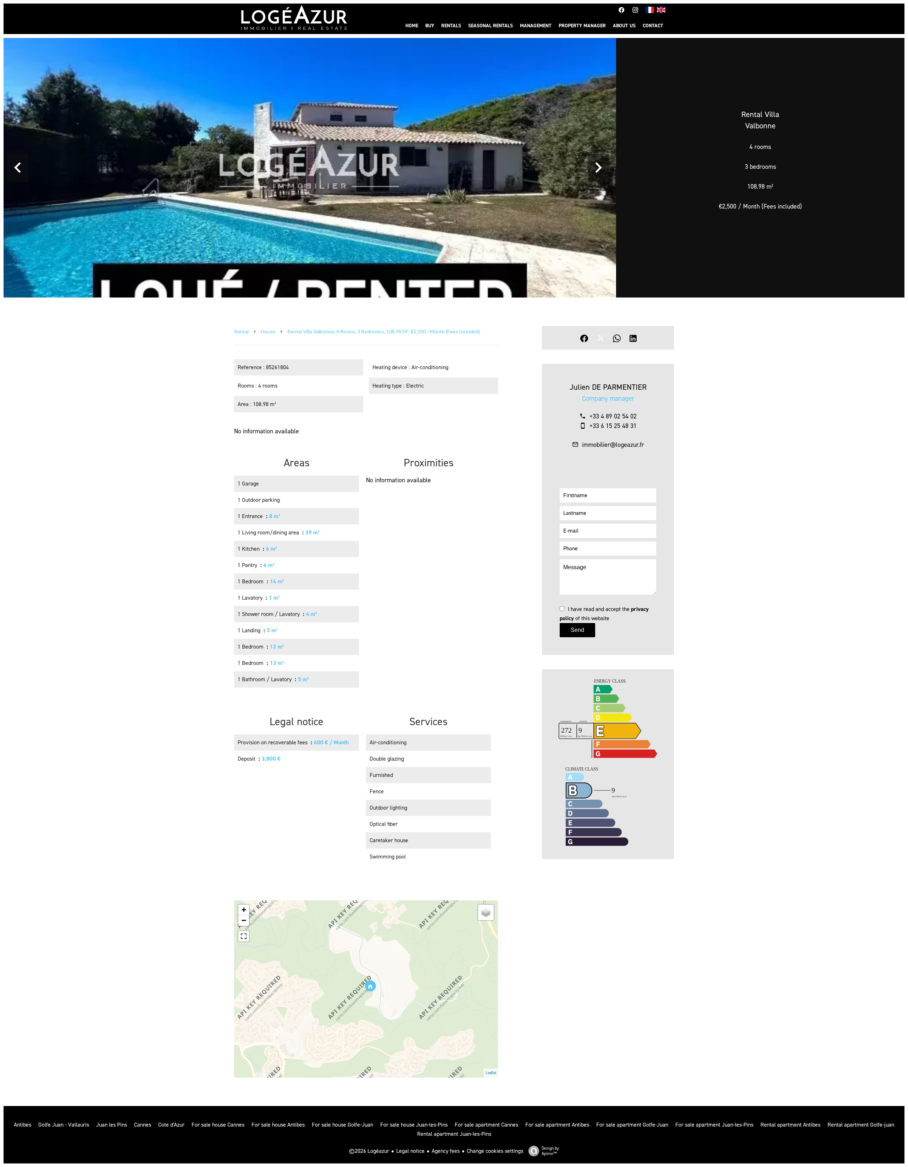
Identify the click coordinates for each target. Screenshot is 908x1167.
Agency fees (446, 1151)
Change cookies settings (495, 1151)
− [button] (244, 920)
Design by (550, 1150)
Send (577, 630)
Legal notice (410, 1151)
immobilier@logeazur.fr (613, 444)
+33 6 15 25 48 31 (613, 426)
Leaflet (491, 1073)
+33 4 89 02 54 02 (613, 416)
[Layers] (486, 912)
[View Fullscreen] (243, 936)
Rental (241, 331)
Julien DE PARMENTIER (608, 387)
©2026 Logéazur (369, 1151)
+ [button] (244, 909)
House (268, 331)
